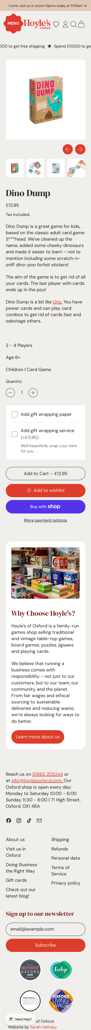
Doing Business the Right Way (21, 868)
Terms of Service (60, 870)
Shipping (60, 839)
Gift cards (16, 880)
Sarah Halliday (43, 1027)
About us (15, 839)
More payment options (45, 520)
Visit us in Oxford (16, 852)
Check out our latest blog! (21, 893)
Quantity (14, 381)
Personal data (65, 858)
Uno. (57, 302)
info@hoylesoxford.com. (37, 780)
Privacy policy (65, 883)
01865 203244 (47, 774)
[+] (33, 392)
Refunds (59, 849)
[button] (55, 24)
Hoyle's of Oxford (38, 1021)
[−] (10, 392)
